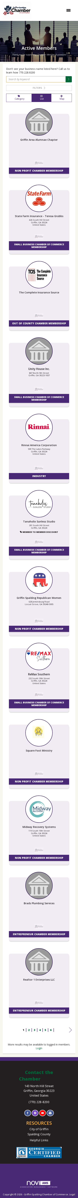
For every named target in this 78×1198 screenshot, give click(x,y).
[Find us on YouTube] (42, 1113)
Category (19, 98)
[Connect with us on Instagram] (35, 1113)
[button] (69, 79)
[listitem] (39, 145)
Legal (72, 1194)
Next (70, 1033)
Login (39, 1048)
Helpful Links (39, 1140)
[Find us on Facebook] (27, 1113)
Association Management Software (39, 1187)
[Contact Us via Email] (50, 1113)
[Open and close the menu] (53, 10)
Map (61, 98)
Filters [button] (38, 87)
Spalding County (39, 1134)
